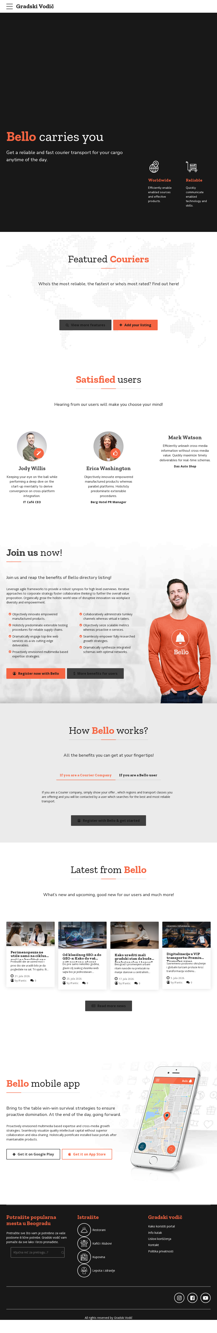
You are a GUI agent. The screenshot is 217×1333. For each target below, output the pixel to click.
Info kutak (155, 1233)
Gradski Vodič (35, 6)
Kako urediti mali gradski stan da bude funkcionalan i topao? (134, 958)
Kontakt (153, 1245)
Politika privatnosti (160, 1251)
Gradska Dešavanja (178, 926)
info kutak (17, 926)
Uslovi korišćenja (159, 1239)
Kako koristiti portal (161, 1226)
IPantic (22, 980)
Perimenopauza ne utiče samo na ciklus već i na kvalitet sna (28, 956)
